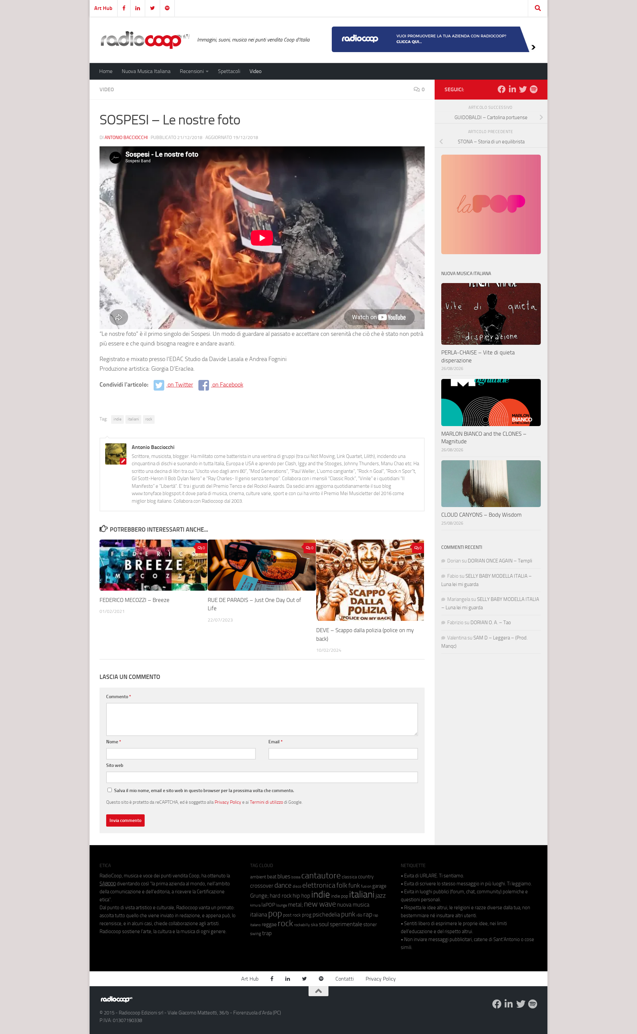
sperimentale (346, 924)
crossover (261, 885)
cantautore (321, 875)
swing (255, 933)
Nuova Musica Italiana (146, 71)
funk (354, 885)
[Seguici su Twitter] (523, 89)
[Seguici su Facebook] (502, 89)
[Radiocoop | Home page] (145, 40)
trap (267, 933)
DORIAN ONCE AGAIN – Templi (500, 561)
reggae (269, 924)
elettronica (318, 885)
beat (271, 877)
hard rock (281, 896)
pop (275, 913)
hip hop (301, 895)
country (366, 877)
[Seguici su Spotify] (533, 89)
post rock (292, 915)
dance (283, 885)
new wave (320, 904)
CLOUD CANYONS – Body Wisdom (481, 514)
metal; (295, 905)
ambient (258, 877)
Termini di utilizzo (266, 802)
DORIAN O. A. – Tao (490, 623)
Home (105, 71)
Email (275, 742)
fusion (366, 886)
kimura (255, 905)
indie (117, 419)
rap (367, 914)
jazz (381, 895)
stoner (370, 924)
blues (283, 876)
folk (341, 885)
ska (314, 924)
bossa (295, 877)
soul (324, 924)
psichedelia (326, 914)
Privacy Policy (228, 802)
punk (348, 914)
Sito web (114, 765)
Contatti (344, 979)
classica (349, 877)
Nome (113, 742)
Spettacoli (229, 71)
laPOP (268, 905)
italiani (133, 419)
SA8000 (108, 884)
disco (297, 886)
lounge (281, 905)
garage (379, 886)
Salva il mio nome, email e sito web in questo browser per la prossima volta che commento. (204, 790)
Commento (118, 697)
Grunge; (259, 896)
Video (255, 71)
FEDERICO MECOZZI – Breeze (135, 600)
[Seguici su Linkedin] (512, 89)
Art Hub (103, 8)
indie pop (339, 896)
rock (148, 419)
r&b (359, 915)
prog (307, 915)
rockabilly (302, 925)
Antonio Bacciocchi (126, 137)
